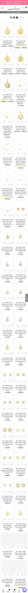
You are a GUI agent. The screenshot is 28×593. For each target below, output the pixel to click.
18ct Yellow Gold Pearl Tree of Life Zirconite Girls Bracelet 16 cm (7, 222)
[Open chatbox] (24, 590)
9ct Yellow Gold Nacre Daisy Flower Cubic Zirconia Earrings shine (7, 498)
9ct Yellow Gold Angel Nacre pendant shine (20, 42)
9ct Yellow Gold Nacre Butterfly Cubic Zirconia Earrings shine (20, 471)
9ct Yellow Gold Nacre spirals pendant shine (7, 525)
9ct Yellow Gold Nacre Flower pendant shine (7, 553)
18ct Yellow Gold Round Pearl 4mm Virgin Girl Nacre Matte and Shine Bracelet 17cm (20, 161)
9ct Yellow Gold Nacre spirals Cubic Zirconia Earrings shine (21, 388)
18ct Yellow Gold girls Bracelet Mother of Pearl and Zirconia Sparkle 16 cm (21, 192)
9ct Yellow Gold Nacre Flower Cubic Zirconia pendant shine (21, 305)
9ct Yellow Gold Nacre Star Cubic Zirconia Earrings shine (20, 498)
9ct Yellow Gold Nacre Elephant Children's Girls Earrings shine (20, 222)
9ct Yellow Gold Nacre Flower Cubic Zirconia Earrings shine (7, 415)
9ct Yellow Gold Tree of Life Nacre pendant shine (20, 127)
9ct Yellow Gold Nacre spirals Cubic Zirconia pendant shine (21, 277)
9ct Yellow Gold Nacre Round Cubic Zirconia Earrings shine (20, 415)
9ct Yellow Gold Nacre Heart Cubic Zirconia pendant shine (7, 305)
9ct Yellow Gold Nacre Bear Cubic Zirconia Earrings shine (7, 443)
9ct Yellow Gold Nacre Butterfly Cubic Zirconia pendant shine (7, 332)
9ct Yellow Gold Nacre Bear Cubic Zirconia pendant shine (20, 249)
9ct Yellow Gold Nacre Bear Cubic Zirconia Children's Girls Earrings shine (20, 581)
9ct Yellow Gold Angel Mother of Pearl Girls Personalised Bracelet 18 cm (21, 98)
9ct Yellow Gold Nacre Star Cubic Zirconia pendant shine (20, 360)
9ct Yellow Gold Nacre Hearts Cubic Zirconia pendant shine (7, 277)
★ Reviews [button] (26, 298)
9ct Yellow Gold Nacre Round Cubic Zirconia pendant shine (7, 249)
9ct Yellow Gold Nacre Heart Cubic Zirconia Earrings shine (20, 443)
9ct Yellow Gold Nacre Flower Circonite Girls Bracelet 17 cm (7, 160)
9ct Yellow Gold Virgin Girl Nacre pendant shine (7, 42)
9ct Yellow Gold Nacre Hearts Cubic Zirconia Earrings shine (7, 388)
